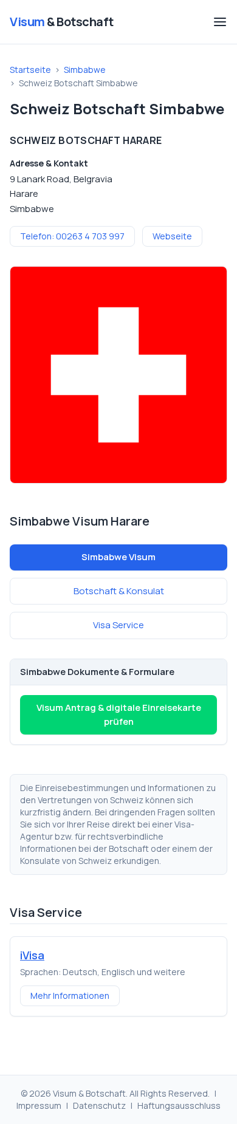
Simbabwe (85, 69)
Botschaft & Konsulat (119, 590)
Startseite (30, 69)
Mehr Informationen (69, 995)
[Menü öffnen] (220, 22)
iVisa (32, 955)
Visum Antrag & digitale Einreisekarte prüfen (118, 714)
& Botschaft (62, 21)
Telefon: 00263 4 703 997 (72, 236)
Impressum (38, 1105)
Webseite (172, 236)
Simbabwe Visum (118, 556)
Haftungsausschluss (179, 1105)
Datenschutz (99, 1105)
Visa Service (118, 625)
